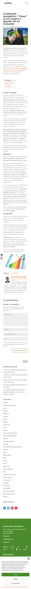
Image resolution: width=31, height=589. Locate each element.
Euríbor (5, 427)
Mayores (5, 452)
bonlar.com (6, 542)
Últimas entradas (14, 273)
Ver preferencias (15, 583)
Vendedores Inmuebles (9, 491)
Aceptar (16, 574)
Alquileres (5, 402)
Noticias (5, 460)
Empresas (5, 421)
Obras (4, 463)
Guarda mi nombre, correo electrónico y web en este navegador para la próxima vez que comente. (15, 344)
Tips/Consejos (6, 485)
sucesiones (6, 482)
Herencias (5, 438)
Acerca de (6, 273)
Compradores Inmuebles (9, 405)
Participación (6, 466)
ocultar (13, 80)
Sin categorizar (7, 480)
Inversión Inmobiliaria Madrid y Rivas (12, 446)
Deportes (5, 410)
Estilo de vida (6, 424)
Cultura (5, 408)
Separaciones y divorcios (9, 474)
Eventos (5, 430)
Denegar (15, 579)
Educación (5, 416)
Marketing (5, 449)
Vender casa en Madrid (9, 493)
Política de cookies (6, 586)
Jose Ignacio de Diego (18, 277)
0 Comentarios (19, 26)
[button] (28, 558)
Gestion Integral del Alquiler (10, 433)
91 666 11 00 (6, 536)
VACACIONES (6, 488)
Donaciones (6, 413)
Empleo (5, 419)
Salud (4, 471)
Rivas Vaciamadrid (7, 468)
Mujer (4, 457)
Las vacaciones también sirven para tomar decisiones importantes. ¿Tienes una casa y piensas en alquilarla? (14, 392)
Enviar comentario (19, 350)
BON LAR (7, 237)
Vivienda (12, 26)
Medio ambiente (7, 455)
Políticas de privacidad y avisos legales (19, 586)
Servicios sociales (7, 477)
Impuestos (5, 444)
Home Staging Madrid (8, 441)
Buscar (25, 361)
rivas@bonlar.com (8, 539)
